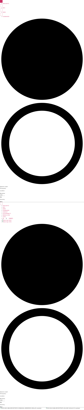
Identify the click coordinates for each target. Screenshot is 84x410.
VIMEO (11, 218)
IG (3, 218)
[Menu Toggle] (1, 1)
